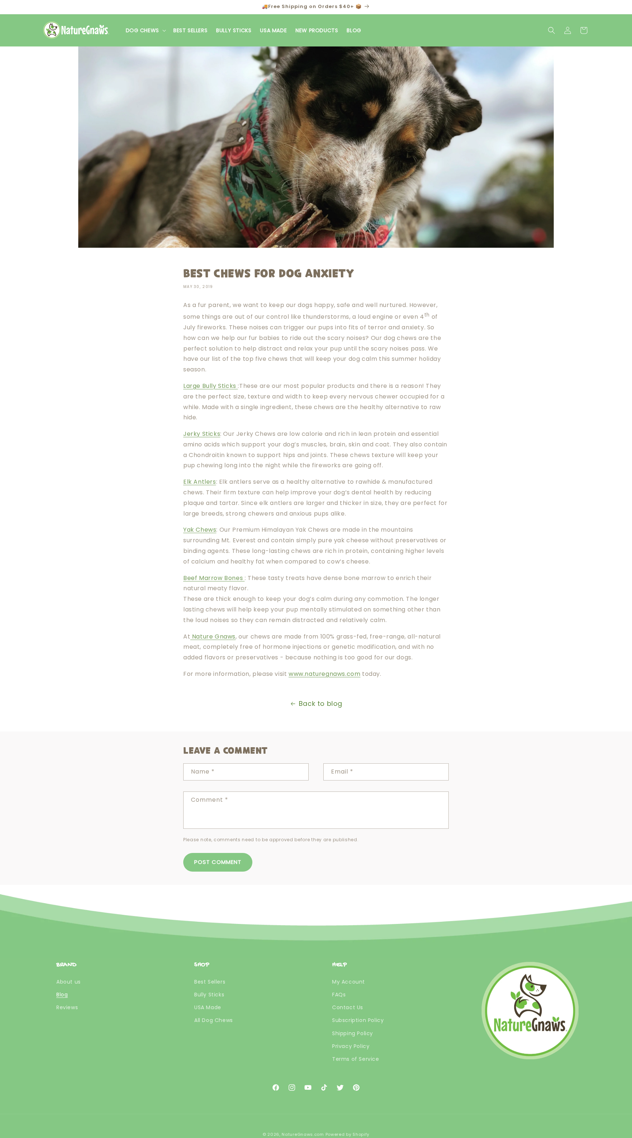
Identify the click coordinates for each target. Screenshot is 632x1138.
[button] (145, 30)
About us (68, 981)
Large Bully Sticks (210, 386)
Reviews (67, 1007)
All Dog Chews (213, 1020)
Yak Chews (199, 529)
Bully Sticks (209, 994)
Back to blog (320, 703)
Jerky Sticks (201, 434)
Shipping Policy (352, 1033)
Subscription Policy (358, 1020)
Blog (62, 994)
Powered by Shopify (348, 1134)
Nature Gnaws (213, 636)
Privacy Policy (350, 1046)
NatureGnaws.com (303, 1134)
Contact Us (347, 1007)
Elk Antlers (199, 482)
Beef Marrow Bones (214, 578)
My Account (348, 981)
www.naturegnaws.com (324, 674)
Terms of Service (355, 1059)
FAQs (339, 994)
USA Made (207, 1007)
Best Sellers (209, 981)
